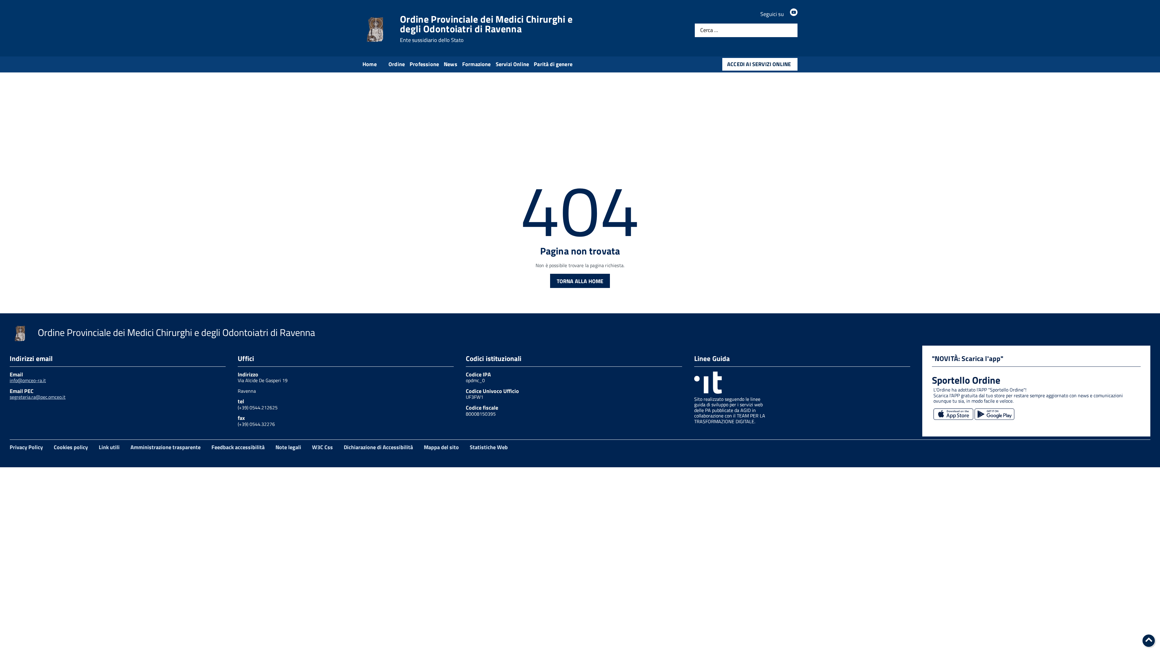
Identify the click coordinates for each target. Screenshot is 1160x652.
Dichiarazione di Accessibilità (378, 447)
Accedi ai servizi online (759, 64)
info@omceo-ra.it (28, 380)
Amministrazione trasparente (165, 447)
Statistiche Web (489, 447)
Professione (424, 64)
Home (369, 64)
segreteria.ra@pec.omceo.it (38, 397)
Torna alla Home (580, 281)
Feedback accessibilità (238, 447)
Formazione (476, 64)
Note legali (288, 447)
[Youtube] (794, 14)
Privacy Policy (26, 447)
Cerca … (709, 30)
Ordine (396, 64)
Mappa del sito (441, 447)
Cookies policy (71, 447)
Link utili (109, 447)
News (450, 64)
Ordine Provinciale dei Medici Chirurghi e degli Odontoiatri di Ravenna (486, 28)
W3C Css (322, 447)
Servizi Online (512, 64)
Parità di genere (553, 64)
